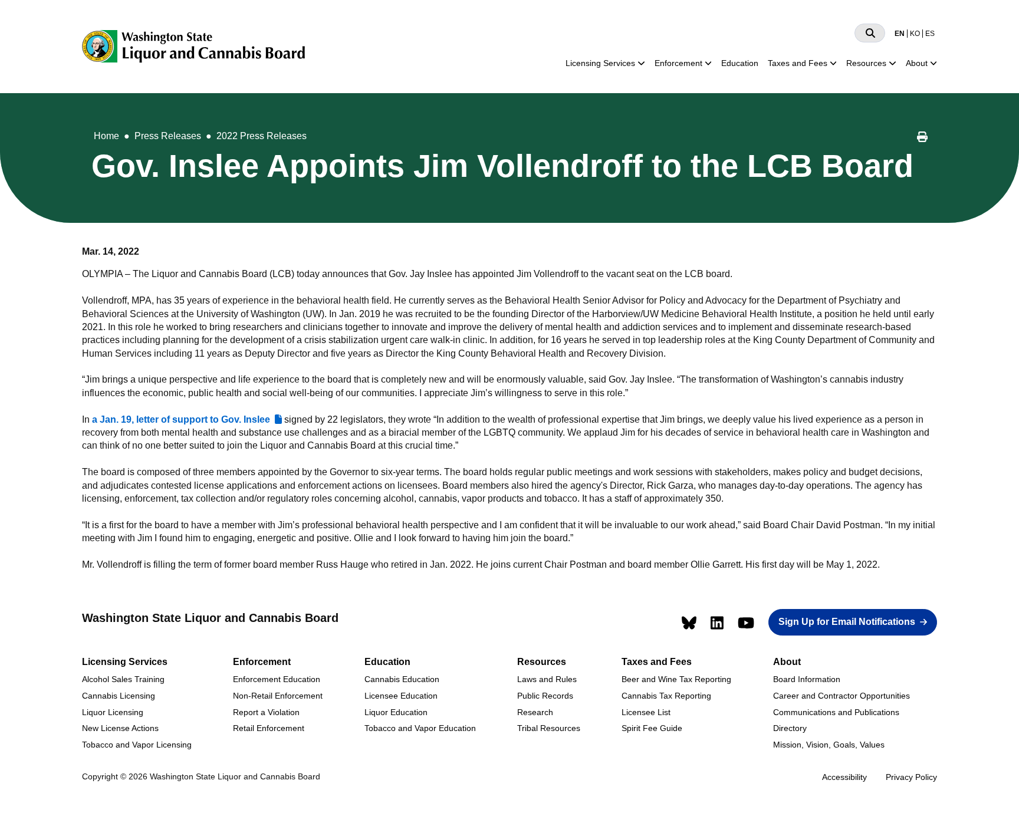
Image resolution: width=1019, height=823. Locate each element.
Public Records (545, 695)
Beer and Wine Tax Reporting (676, 679)
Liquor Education (396, 712)
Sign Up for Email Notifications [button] (846, 622)
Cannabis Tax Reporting (666, 695)
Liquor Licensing (112, 712)
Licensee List (646, 712)
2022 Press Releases (261, 136)
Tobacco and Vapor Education (420, 728)
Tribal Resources (548, 728)
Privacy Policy (911, 777)
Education (739, 63)
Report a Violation (266, 712)
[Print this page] (922, 138)
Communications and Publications (836, 712)
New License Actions (120, 728)
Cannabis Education (401, 679)
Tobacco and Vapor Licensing (137, 744)
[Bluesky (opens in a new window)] (689, 623)
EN (900, 33)
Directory (790, 728)
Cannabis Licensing (118, 695)
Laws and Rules (547, 679)
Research (535, 712)
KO (915, 33)
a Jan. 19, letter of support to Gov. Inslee (181, 419)
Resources (866, 63)
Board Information (806, 679)
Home (106, 136)
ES (930, 33)
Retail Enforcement (268, 728)
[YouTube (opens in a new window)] (746, 623)
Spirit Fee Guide (652, 728)
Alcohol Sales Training (123, 679)
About (917, 63)
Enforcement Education (276, 679)
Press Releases (167, 136)
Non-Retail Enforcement (278, 695)
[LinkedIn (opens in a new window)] (717, 623)
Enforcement (678, 63)
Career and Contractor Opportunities (841, 695)
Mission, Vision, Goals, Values (829, 744)
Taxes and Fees (797, 63)
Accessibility (844, 777)
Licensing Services (600, 63)
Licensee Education (401, 695)
